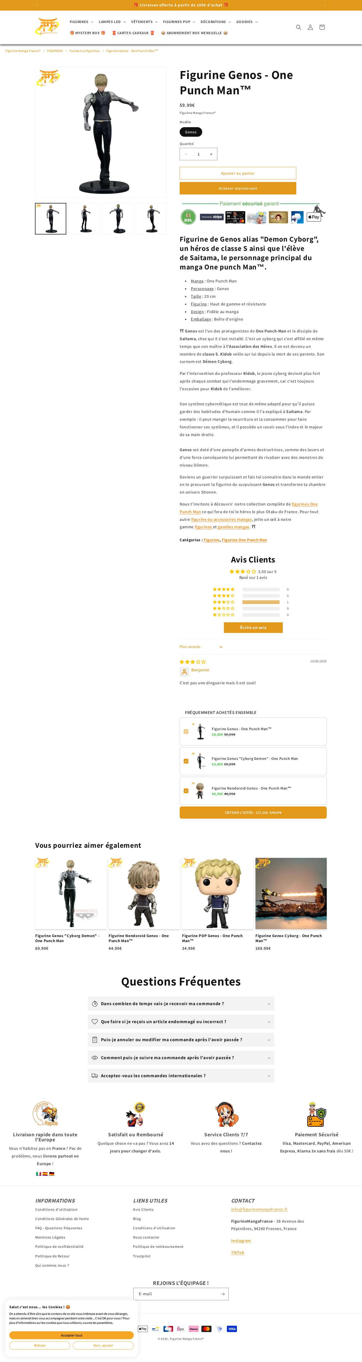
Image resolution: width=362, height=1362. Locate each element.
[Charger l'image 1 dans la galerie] (50, 218)
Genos (191, 132)
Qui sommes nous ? (52, 1265)
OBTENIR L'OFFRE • (253, 812)
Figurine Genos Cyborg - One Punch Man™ (288, 938)
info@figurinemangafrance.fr (259, 1209)
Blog (137, 1218)
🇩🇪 (52, 1174)
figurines (204, 527)
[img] (193, 662)
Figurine (212, 539)
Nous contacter (146, 1237)
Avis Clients (143, 1209)
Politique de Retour (52, 1255)
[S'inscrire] (222, 1294)
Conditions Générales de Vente (62, 1218)
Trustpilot (142, 1255)
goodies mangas (233, 527)
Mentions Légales (50, 1237)
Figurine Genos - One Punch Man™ (132, 51)
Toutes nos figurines (84, 51)
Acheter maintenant (238, 188)
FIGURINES (55, 51)
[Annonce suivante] (325, 5)
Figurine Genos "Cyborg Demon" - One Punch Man (255, 758)
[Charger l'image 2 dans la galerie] (84, 218)
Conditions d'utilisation (56, 1209)
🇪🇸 (45, 1174)
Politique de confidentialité (59, 1246)
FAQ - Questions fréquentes (58, 1228)
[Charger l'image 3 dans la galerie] (117, 218)
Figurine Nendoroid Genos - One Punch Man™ (252, 788)
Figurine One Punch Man (244, 539)
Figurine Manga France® (23, 51)
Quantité (187, 143)
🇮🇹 (39, 1174)
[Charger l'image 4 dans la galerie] (151, 218)
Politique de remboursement (158, 1246)
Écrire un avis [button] (253, 627)
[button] (81, 21)
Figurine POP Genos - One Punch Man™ (212, 938)
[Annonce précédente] (37, 5)
